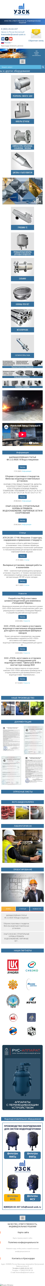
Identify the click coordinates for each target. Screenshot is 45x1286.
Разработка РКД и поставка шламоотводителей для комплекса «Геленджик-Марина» (22, 600)
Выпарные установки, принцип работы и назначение (22, 566)
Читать (22, 467)
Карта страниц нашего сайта (22, 1238)
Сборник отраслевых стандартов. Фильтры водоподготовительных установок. (22, 478)
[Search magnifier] (43, 67)
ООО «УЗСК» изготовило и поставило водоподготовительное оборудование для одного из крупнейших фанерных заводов (22, 629)
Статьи (22, 533)
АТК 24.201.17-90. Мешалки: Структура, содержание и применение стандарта (22, 538)
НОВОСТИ (37, 909)
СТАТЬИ (22, 909)
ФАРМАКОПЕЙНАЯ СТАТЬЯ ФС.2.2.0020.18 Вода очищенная (22, 458)
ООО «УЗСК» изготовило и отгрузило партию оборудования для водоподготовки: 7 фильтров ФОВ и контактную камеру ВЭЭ (22, 661)
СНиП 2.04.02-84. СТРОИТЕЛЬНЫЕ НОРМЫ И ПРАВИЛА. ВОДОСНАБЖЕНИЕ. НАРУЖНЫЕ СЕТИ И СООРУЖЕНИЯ (22, 509)
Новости (22, 593)
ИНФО (8, 909)
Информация (22, 452)
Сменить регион (16, 46)
